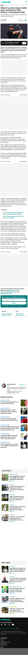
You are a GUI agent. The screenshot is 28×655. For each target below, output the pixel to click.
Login (2, 646)
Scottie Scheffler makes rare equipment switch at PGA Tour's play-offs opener (9, 437)
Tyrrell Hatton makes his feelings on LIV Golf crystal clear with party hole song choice (17, 488)
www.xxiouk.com (6, 293)
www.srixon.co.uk (13, 290)
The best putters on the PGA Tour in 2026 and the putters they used (9, 445)
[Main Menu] (26, 2)
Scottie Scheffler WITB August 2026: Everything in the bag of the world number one (10, 428)
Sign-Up (2, 647)
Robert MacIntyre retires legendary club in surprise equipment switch (9, 411)
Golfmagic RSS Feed (5, 642)
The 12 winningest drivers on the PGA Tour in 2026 (10, 402)
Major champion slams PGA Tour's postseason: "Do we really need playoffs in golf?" (17, 498)
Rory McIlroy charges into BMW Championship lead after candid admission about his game (18, 569)
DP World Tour (14, 474)
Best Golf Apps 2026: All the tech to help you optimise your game (17, 590)
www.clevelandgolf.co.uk (8, 292)
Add (24, 43)
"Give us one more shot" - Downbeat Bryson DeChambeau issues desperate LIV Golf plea (18, 518)
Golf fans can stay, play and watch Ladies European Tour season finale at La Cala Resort (17, 610)
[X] (9, 625)
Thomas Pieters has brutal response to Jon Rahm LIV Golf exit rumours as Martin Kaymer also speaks (18, 580)
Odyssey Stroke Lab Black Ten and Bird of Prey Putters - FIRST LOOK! (7, 314)
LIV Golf (12, 484)
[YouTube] (13, 625)
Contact (2, 640)
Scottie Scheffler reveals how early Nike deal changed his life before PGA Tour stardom (17, 600)
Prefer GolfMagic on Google (12, 42)
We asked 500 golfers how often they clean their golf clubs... (21, 314)
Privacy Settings (4, 644)
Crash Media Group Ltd (8, 628)
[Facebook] (2, 625)
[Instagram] (5, 625)
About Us (2, 639)
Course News (13, 606)
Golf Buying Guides (15, 586)
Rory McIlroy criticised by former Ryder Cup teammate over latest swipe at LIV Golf (17, 508)
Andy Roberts (4, 19)
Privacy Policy (4, 305)
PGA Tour (12, 494)
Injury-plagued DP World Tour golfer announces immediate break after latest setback (17, 478)
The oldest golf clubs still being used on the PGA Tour (9, 419)
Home (2, 5)
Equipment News (5, 400)
